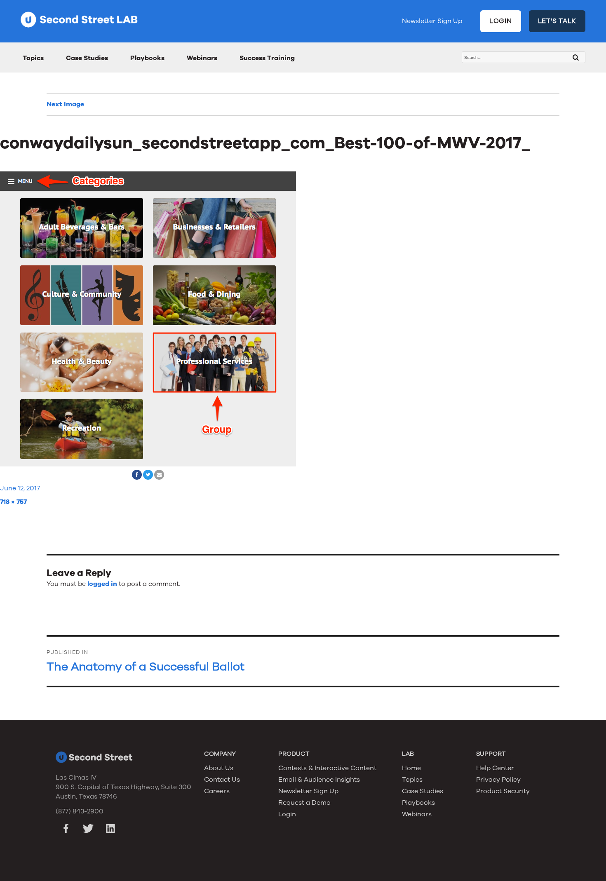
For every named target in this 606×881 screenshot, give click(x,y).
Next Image (65, 104)
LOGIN (500, 21)
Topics (33, 58)
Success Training (267, 58)
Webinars (202, 58)
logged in (102, 583)
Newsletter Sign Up (432, 21)
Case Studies (87, 58)
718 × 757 (13, 501)
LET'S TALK (557, 21)
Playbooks (147, 58)
